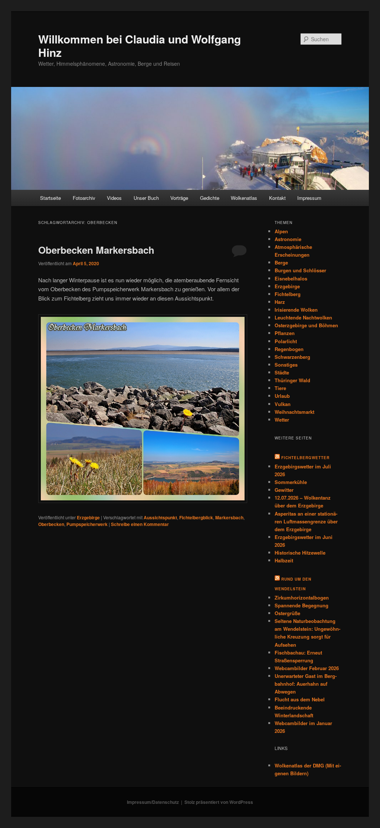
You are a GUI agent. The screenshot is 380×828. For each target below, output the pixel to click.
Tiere (280, 388)
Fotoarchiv (84, 197)
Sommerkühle (291, 482)
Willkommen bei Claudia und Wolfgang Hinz (139, 45)
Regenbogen (289, 349)
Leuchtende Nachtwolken (303, 317)
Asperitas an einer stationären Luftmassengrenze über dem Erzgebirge (306, 521)
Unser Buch (146, 197)
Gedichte (209, 197)
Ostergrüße (287, 613)
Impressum (309, 197)
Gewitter (284, 489)
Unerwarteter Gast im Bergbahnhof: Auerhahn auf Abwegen (306, 683)
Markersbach (229, 517)
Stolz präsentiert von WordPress (218, 802)
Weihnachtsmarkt (294, 411)
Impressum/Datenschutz (153, 802)
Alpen (281, 231)
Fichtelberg (288, 294)
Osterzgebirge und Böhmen (306, 325)
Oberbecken (51, 524)
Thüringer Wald (292, 380)
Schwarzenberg (292, 356)
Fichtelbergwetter (305, 457)
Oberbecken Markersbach (96, 250)
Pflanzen (285, 333)
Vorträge (179, 197)
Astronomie (288, 239)
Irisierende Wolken (296, 309)
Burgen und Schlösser (300, 270)
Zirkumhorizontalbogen (302, 597)
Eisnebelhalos (291, 278)
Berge (281, 262)
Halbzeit (284, 560)
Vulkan (283, 403)
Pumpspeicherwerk (87, 524)
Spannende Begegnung (301, 605)
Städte (282, 372)
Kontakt (277, 197)
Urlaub (282, 395)
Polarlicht (286, 341)
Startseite (50, 197)
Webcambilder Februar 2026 (307, 668)
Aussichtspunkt (160, 517)
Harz (280, 301)
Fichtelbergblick (196, 517)
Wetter (282, 419)
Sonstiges (286, 364)
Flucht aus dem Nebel (300, 699)
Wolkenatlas (244, 197)
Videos (114, 197)
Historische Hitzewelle (300, 552)
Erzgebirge (88, 517)
